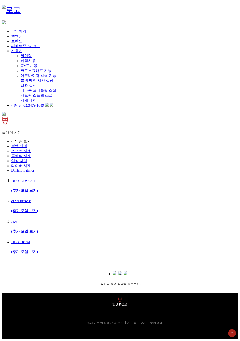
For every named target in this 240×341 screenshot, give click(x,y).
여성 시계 (19, 161)
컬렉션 (16, 36)
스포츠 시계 (21, 151)
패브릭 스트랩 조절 (36, 95)
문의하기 (18, 31)
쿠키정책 (156, 323)
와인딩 (26, 56)
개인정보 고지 (136, 323)
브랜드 (16, 41)
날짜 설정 (29, 85)
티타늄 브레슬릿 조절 (38, 90)
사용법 (16, 51)
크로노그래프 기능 (36, 71)
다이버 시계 (21, 166)
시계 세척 (29, 100)
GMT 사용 (29, 66)
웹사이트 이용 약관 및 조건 (105, 323)
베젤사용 (28, 61)
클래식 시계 (21, 156)
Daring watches (22, 170)
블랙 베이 (19, 146)
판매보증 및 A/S (25, 46)
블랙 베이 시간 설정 (37, 80)
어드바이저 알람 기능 (38, 76)
